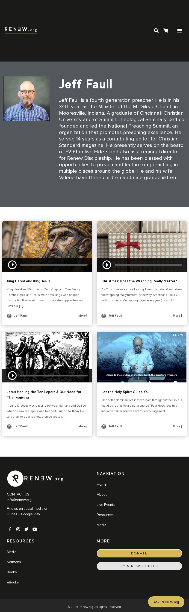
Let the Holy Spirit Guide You (142, 357)
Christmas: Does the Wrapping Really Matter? (142, 246)
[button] (180, 30)
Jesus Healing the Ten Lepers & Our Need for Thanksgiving (47, 357)
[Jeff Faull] (9, 317)
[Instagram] (18, 529)
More (82, 315)
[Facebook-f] (10, 529)
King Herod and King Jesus (47, 246)
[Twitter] (26, 529)
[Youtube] (35, 529)
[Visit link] (165, 31)
